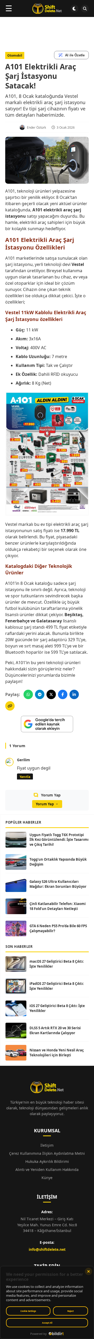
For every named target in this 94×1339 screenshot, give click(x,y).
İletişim (47, 1145)
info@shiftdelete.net (47, 1249)
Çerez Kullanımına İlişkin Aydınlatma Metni (47, 1153)
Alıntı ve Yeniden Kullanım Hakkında (47, 1169)
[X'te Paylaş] (51, 694)
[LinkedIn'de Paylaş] (74, 694)
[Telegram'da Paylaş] (39, 694)
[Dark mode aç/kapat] (74, 9)
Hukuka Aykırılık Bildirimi (47, 1161)
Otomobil (14, 55)
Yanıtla (25, 777)
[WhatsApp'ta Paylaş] (28, 694)
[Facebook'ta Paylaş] (62, 694)
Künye (47, 1177)
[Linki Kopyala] (10, 706)
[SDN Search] (85, 9)
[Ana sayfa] (47, 8)
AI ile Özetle (75, 55)
